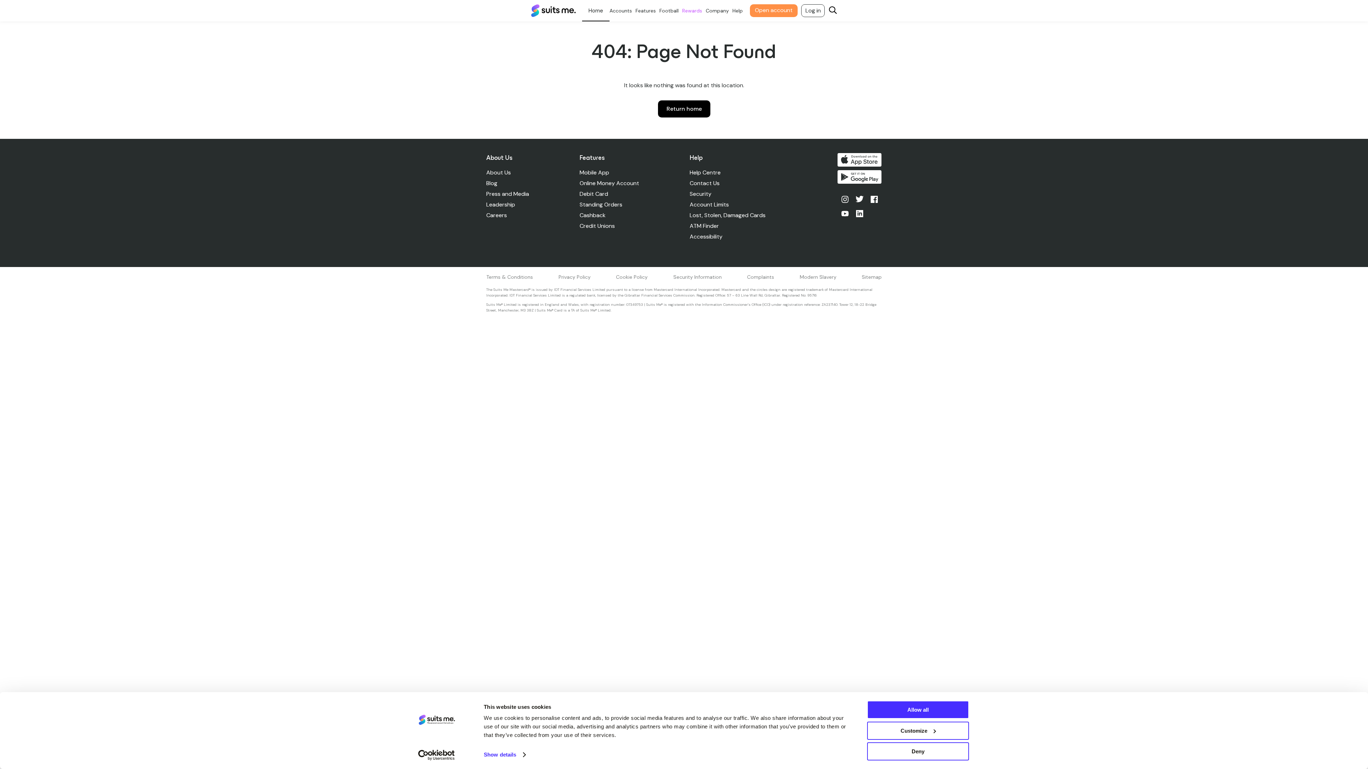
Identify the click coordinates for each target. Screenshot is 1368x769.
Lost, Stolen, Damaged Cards (728, 215)
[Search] (833, 10)
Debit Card (594, 194)
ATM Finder (704, 226)
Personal (596, 10)
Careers (496, 215)
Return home (684, 109)
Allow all (918, 710)
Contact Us (705, 183)
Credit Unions (597, 226)
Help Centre (705, 172)
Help (737, 10)
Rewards (692, 10)
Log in (813, 10)
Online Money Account (609, 183)
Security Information (697, 276)
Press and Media (507, 194)
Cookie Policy (632, 276)
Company (717, 10)
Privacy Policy (575, 276)
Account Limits (709, 204)
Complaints (760, 276)
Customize (914, 731)
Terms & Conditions (509, 276)
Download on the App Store (860, 160)
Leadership (500, 204)
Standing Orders (601, 204)
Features (646, 10)
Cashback (593, 215)
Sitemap (872, 276)
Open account (774, 10)
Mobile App (594, 172)
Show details (500, 755)
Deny (918, 751)
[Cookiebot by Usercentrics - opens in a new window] (436, 755)
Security (700, 194)
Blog (491, 183)
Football (669, 10)
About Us (498, 172)
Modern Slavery (818, 276)
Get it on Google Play (860, 177)
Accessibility (706, 236)
